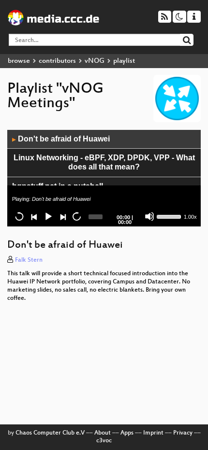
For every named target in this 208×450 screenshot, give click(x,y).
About (102, 433)
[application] (104, 178)
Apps (127, 433)
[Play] (48, 216)
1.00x (190, 217)
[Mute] (149, 216)
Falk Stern (29, 260)
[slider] (169, 216)
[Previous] (34, 216)
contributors (57, 61)
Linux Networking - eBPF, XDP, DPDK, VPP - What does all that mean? (104, 162)
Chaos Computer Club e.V (50, 433)
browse (19, 61)
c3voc (104, 440)
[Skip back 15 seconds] (19, 216)
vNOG (94, 61)
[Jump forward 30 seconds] (76, 216)
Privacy (183, 433)
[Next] (62, 216)
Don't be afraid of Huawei (61, 139)
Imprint (153, 433)
